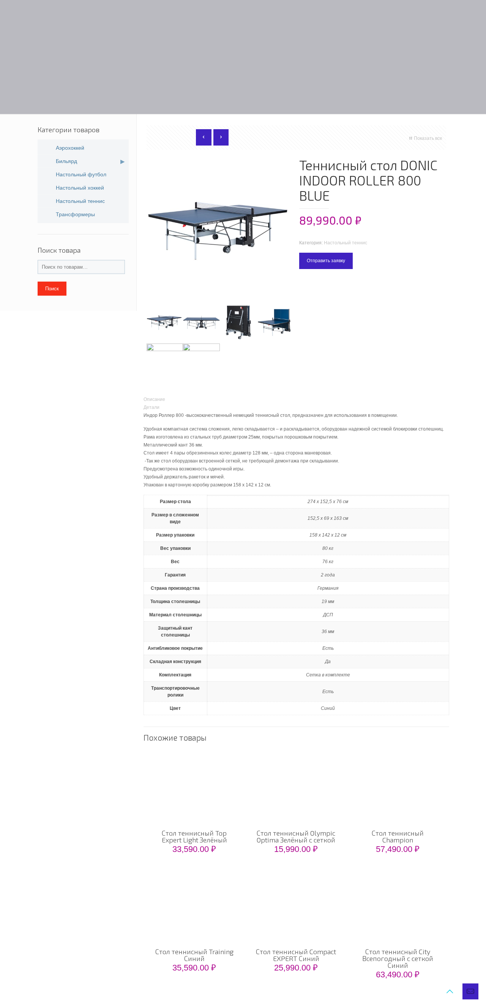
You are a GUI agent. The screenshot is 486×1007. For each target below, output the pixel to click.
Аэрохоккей (70, 148)
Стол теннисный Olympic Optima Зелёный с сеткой (296, 836)
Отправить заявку (326, 260)
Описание (154, 399)
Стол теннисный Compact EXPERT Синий (296, 955)
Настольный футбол (81, 174)
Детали (151, 407)
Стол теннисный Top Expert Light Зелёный (194, 836)
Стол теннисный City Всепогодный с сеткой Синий (397, 958)
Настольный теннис (345, 242)
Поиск (52, 288)
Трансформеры (75, 214)
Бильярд (66, 161)
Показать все (428, 138)
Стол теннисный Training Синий (194, 955)
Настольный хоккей (80, 188)
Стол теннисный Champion (398, 836)
